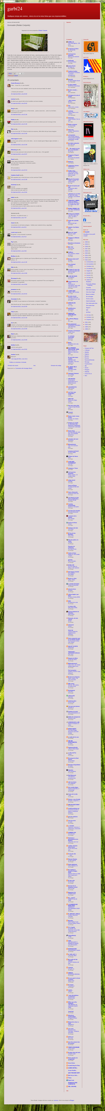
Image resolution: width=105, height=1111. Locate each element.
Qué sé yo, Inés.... (73, 1075)
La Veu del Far (72, 752)
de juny (88, 275)
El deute (70, 260)
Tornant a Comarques (74, 330)
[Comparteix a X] (20, 73)
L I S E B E (71, 825)
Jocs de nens (72, 820)
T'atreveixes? (71, 986)
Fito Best (70, 590)
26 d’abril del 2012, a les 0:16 (18, 208)
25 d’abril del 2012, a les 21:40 (19, 124)
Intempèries (71, 309)
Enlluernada (71, 647)
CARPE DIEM (71, 291)
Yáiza (12, 311)
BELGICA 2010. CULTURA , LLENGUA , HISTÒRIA (73, 1031)
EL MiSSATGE (71, 50)
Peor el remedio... (72, 561)
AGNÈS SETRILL (72, 1068)
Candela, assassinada (71, 504)
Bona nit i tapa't (72, 232)
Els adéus (70, 766)
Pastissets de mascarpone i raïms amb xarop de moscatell (74, 286)
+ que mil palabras (73, 995)
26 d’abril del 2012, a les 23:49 (19, 328)
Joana (13, 222)
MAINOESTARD (72, 949)
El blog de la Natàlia (73, 213)
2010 (86, 324)
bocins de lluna (72, 522)
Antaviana (71, 117)
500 (87, 310)
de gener (88, 319)
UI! (69, 320)
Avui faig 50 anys (72, 549)
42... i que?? (71, 897)
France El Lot (88, 373)
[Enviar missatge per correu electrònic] (14, 73)
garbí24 (14, 8)
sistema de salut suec (73, 493)
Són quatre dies (90, 305)
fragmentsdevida (73, 747)
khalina (13, 345)
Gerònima (13, 184)
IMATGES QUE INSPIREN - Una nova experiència (73, 361)
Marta (69, 342)
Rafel (12, 334)
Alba (12, 267)
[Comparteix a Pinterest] (23, 73)
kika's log (71, 129)
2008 (86, 329)
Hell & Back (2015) (72, 607)
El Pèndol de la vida (73, 602)
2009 (86, 326)
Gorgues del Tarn (89, 348)
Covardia (88, 287)
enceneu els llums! (73, 451)
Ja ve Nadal (71, 374)
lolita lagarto (14, 138)
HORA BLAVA (72, 303)
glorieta (70, 559)
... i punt (70, 855)
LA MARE (70, 265)
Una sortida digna (73, 787)
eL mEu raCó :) (72, 954)
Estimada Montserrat (73, 512)
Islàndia (87, 352)
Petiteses (70, 161)
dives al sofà (71, 888)
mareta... (70, 990)
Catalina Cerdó (15, 175)
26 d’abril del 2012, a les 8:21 (18, 227)
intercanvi (71, 624)
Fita (69, 105)
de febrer (89, 317)
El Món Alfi (71, 565)
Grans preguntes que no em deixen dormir (74, 639)
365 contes (71, 683)
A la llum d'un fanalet (74, 510)
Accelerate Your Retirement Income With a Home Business (74, 930)
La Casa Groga (71, 125)
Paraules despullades (74, 764)
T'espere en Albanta (73, 237)
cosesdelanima (72, 387)
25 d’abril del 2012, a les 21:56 (19, 133)
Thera (69, 1077)
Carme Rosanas (15, 83)
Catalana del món (73, 528)
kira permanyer (72, 324)
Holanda (87, 371)
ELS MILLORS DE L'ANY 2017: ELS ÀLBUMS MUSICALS (74, 434)
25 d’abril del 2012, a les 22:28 (19, 179)
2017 (86, 248)
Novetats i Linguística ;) (73, 800)
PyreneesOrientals (89, 360)
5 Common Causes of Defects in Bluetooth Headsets (73, 811)
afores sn (70, 1036)
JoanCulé (71, 1011)
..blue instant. (72, 100)
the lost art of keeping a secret (72, 886)
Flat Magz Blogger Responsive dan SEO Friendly (73, 732)
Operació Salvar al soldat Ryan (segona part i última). (74, 875)
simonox (56, 1100)
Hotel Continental (90, 301)
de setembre (89, 268)
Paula (12, 159)
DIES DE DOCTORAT (73, 804)
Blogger (72, 1100)
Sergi (12, 108)
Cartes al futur (72, 553)
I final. (69, 795)
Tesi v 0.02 (70, 535)
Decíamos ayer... (72, 718)
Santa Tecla (71, 431)
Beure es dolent (90, 294)
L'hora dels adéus (72, 955)
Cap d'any (70, 697)
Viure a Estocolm (73, 492)
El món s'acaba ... (73, 90)
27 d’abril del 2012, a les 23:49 (19, 339)
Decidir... (70, 620)
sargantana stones (73, 165)
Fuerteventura (88, 364)
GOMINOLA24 (72, 832)
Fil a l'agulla (71, 927)
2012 (69, 601)
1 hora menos (71, 1048)
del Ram (88, 312)
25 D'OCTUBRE (72, 452)
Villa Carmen (71, 388)
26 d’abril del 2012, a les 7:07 (18, 217)
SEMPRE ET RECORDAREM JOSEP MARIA (74, 908)
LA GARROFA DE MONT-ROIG (73, 905)
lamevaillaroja (72, 935)
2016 (86, 251)
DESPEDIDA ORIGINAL (74, 974)
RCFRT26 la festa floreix (74, 86)
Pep (12, 242)
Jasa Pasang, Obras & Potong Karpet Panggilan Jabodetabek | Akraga (74, 138)
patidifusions (72, 308)
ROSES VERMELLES (73, 208)
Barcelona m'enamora (74, 243)
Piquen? (88, 307)
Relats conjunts (72, 124)
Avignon (87, 354)
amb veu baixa (72, 782)
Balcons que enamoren (73, 56)
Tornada (70, 542)
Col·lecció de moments (72, 54)
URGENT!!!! (71, 1024)
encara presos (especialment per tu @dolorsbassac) (73, 382)
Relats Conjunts (43, 30)
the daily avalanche (73, 143)
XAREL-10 (71, 42)
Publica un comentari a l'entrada (17, 362)
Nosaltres (88, 281)
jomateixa (13, 289)
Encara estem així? (73, 259)
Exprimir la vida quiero (73, 506)
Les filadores (71, 277)
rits (12, 322)
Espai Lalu (71, 1080)
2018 (86, 246)
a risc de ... (71, 464)
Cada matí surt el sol (73, 841)
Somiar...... (70, 626)
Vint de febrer (71, 760)
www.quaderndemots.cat (74, 713)
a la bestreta (71, 135)
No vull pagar (89, 296)
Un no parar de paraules (73, 157)
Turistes (70, 304)
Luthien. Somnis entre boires (72, 846)
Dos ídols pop (71, 144)
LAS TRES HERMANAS (74, 210)
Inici (34, 365)
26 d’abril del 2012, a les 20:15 (19, 293)
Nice (86, 375)
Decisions (70, 338)
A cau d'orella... (72, 1070)
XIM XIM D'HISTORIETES (72, 741)
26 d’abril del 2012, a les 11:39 (19, 262)
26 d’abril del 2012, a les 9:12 (18, 236)
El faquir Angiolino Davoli (74, 80)
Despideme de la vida (73, 344)
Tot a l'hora (70, 529)
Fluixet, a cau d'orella (74, 799)
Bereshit (70, 79)
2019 (86, 244)
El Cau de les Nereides (71, 534)
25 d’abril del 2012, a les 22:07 (19, 154)
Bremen (87, 356)
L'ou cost (70, 1028)
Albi (86, 365)
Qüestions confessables (72, 1016)
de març (88, 315)
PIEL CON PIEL (72, 1086)
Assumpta (14, 299)
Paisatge (70, 481)
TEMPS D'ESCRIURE (73, 1047)
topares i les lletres (73, 227)
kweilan (13, 354)
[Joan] (84, 221)
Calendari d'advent (73, 373)
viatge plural (71, 480)
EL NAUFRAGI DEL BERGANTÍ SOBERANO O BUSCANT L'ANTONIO (74, 425)
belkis (12, 197)
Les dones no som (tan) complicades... (73, 498)
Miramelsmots (72, 444)
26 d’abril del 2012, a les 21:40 (19, 317)
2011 (86, 322)
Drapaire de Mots (73, 658)
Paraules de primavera (71, 547)
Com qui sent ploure (74, 706)
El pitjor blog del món (74, 1052)
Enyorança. (71, 440)
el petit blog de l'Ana (74, 1065)
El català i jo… (71, 67)
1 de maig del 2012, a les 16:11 (19, 359)
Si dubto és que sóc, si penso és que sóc (74, 270)
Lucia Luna (14, 232)
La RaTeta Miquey (73, 318)
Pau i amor (70, 654)
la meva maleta (72, 84)
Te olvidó (70, 743)
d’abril (88, 279)
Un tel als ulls (72, 853)
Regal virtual (71, 980)
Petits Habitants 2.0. (73, 865)
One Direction (71, 834)
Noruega (87, 362)
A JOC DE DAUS (72, 276)
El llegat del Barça (72, 1018)
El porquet (14, 278)
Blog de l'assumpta (73, 179)
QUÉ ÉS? (70, 239)
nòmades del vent (73, 439)
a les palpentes (71, 783)
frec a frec (70, 1038)
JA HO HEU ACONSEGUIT (72, 462)
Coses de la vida (72, 794)
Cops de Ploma (72, 485)
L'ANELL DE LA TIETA (73, 292)
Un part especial (72, 860)
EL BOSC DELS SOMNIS (72, 367)
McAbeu (13, 256)
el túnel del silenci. (72, 659)
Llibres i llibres (71, 579)
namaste (70, 967)
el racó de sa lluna (73, 48)
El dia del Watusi (72, 62)
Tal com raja (71, 248)
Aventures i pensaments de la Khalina (73, 839)
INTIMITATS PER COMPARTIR (72, 1083)
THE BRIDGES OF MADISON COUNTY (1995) (73, 1006)
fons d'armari (71, 264)
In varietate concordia (71, 336)
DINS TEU (71, 398)
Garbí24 (16, 75)
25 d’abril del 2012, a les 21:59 (19, 144)
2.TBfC (70, 936)
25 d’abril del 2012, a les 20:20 (19, 94)
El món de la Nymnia (74, 677)
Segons (70, 754)
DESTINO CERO (72, 369)
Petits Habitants (72, 864)
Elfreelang (14, 149)
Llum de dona (72, 589)
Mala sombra (71, 614)
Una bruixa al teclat (73, 571)
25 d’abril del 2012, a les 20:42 (19, 103)
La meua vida (72, 606)
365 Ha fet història (91, 289)
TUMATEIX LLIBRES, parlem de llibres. (74, 201)
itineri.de (70, 630)
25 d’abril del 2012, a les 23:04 (19, 192)
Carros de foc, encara (73, 107)
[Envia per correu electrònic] (17, 73)
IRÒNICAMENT (72, 729)
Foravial (70, 412)
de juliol (88, 273)
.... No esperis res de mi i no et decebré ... (74, 149)
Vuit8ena (70, 252)
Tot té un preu (89, 298)
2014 (86, 255)
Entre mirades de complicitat (73, 1058)
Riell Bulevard (72, 775)
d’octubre (89, 266)
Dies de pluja (71, 518)
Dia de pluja (71, 881)
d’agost (88, 270)
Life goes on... (71, 968)
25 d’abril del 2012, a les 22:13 (19, 170)
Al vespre (70, 984)
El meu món (71, 880)
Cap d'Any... (71, 691)
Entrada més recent (13, 365)
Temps (69, 394)
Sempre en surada (73, 422)
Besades (70, 920)
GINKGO (70, 972)
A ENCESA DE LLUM (73, 722)
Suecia (86, 367)
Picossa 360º (71, 702)
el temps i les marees (73, 418)
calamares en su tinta (74, 193)
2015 (86, 253)
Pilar (12, 129)
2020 (86, 242)
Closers (70, 524)
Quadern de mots (73, 711)
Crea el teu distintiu (87, 222)
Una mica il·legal (90, 292)
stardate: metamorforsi (73, 131)
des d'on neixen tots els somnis (74, 1042)
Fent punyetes (72, 670)
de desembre (90, 261)
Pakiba (13, 119)
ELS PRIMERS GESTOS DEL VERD (73, 348)
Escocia (87, 358)
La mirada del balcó (73, 583)
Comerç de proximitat (73, 585)
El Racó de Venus (73, 456)
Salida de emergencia (74, 717)
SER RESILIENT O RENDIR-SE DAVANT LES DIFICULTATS (73, 944)
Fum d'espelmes (72, 771)
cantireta (70, 111)
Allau (69, 91)
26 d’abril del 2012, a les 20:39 (19, 306)
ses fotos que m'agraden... (72, 392)
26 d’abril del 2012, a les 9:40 (18, 251)
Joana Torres (71, 66)
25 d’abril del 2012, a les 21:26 (19, 114)
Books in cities (72, 578)
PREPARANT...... (72, 167)
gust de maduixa (73, 816)
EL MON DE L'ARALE (74, 914)
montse (13, 99)
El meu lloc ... (71, 151)
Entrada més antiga (56, 365)
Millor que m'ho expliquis (72, 1002)
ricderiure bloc (72, 701)
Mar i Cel (70, 247)
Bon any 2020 (71, 272)
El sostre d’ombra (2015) (74, 597)
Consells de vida (72, 500)
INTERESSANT (72, 893)
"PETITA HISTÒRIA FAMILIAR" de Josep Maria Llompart (73, 174)
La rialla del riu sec (73, 737)
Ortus (69, 457)
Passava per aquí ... (73, 223)
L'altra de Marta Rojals (73, 748)
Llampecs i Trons (73, 468)
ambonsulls (71, 695)
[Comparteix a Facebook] (21, 73)
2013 (86, 257)
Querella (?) (71, 707)
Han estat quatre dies (91, 303)
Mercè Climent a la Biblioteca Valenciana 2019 (73, 352)
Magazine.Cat (72, 892)
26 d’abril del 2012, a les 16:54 (19, 284)
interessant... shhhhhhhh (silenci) (74, 652)
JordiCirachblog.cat (73, 808)
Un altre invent (72, 296)
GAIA (69, 940)
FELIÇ (69, 228)
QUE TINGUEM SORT (74, 1073)
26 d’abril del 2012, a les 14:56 (19, 273)
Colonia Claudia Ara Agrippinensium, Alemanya (72, 633)
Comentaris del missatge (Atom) (23, 368)
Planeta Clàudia (72, 859)
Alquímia (70, 770)
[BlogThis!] (18, 73)
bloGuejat (71, 60)
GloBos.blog (71, 171)
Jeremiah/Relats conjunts (74, 950)
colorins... (70, 991)
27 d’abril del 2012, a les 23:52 (19, 349)
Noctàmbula (71, 690)
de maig (88, 277)
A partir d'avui (71, 332)
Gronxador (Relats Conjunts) (91, 284)
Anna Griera (71, 1063)
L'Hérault (87, 350)
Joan (84, 217)
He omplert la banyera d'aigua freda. (72, 871)
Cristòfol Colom (71, 1053)
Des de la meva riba (73, 405)
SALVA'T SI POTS (73, 646)
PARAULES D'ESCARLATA (72, 314)
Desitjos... (70, 101)
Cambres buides (72, 71)
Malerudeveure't (72, 663)
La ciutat (70, 822)
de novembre (90, 264)
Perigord (87, 369)
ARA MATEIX (71, 378)
